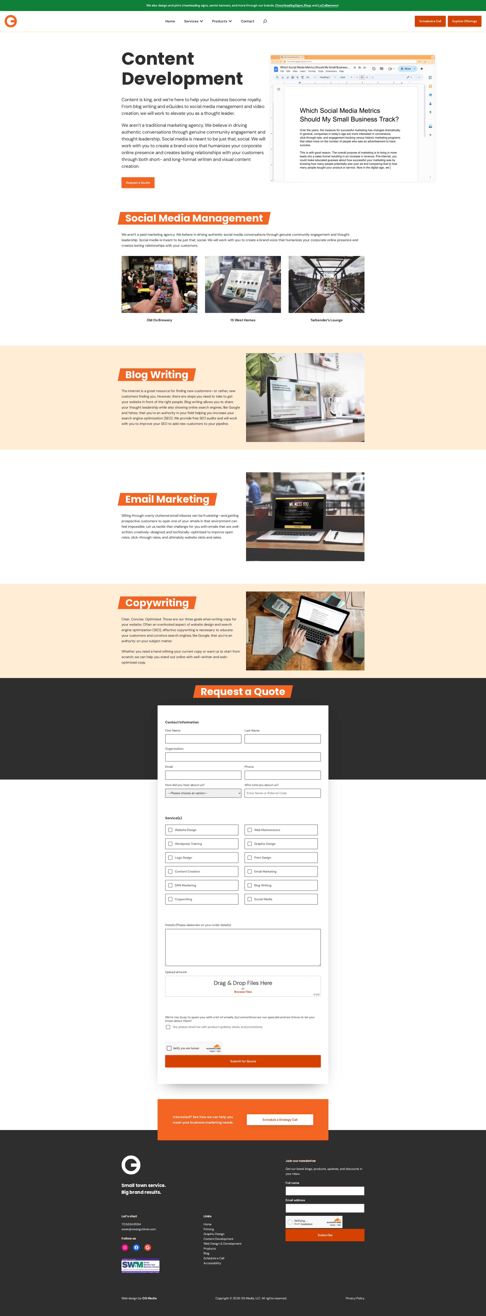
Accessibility (212, 1263)
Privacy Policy (355, 1298)
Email (169, 767)
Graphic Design (214, 1234)
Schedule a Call (430, 21)
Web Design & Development (222, 1244)
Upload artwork (242, 983)
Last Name (252, 730)
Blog (206, 1253)
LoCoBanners (328, 5)
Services (191, 21)
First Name (172, 730)
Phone (249, 767)
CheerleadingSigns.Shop (293, 5)
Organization (174, 749)
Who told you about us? (262, 785)
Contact (247, 21)
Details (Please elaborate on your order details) (198, 925)
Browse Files (243, 992)
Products (219, 21)
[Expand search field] (265, 21)
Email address (295, 1200)
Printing (209, 1229)
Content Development (218, 1239)
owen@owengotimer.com (139, 1229)
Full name (292, 1183)
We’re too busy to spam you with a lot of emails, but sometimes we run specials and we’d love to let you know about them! (239, 1019)
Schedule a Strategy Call (280, 1120)
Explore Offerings (464, 21)
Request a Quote (138, 183)
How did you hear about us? (185, 785)
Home (170, 21)
